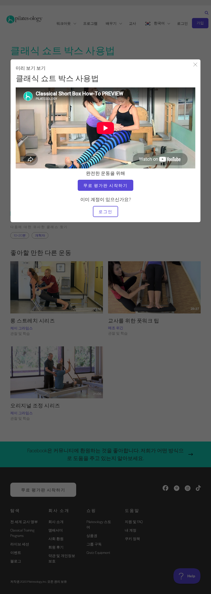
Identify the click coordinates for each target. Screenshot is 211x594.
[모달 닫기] (195, 64)
